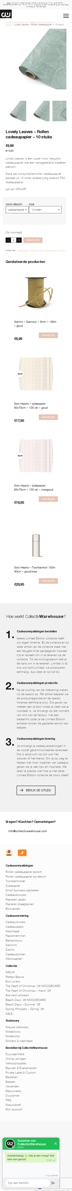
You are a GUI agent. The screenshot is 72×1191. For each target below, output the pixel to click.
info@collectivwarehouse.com (27, 831)
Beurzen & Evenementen (21, 1068)
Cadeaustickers (16, 922)
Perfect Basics (15, 977)
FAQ (8, 1100)
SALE (9, 1013)
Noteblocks (13, 1031)
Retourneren (13, 1091)
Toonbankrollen (16, 881)
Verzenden (12, 1086)
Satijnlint (11, 945)
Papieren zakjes (16, 899)
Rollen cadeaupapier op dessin (52, 250)
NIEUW (10, 972)
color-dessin (14, 204)
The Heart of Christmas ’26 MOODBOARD (33, 986)
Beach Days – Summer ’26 (23, 1004)
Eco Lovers (13, 981)
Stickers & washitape (19, 1041)
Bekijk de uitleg (38, 790)
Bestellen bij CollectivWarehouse (27, 1048)
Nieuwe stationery (17, 1027)
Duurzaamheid (15, 1054)
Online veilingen (16, 1058)
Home (9, 22)
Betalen (10, 1081)
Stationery (12, 1021)
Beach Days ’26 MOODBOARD (26, 1000)
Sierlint (10, 949)
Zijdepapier (13, 885)
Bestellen (12, 1077)
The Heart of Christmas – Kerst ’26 (28, 990)
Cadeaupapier (21, 22)
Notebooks (13, 1036)
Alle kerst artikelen (17, 995)
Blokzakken (13, 908)
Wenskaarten (14, 958)
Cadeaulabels (15, 926)
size (31, 204)
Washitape (12, 931)
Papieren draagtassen (20, 904)
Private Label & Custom (21, 1072)
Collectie (34, 250)
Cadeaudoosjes (16, 895)
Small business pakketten (22, 890)
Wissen (34, 214)
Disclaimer (12, 1095)
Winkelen (33, 240)
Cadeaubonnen (16, 954)
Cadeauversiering (17, 916)
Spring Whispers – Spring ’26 (25, 1009)
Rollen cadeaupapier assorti (24, 872)
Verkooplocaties (16, 1063)
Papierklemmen (15, 935)
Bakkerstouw (14, 940)
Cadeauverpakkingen (19, 866)
